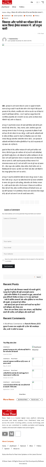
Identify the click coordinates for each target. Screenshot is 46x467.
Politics (37, 15)
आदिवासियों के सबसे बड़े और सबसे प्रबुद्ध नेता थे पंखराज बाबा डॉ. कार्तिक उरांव (15, 374)
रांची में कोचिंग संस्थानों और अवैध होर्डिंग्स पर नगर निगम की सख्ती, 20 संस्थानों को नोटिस (23, 300)
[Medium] (11, 434)
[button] (28, 2)
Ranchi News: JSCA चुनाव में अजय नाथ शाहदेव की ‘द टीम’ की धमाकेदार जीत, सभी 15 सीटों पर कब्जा (22, 326)
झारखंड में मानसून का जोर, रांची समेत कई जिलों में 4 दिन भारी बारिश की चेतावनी (16, 350)
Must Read (29, 15)
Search (39, 277)
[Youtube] (5, 434)
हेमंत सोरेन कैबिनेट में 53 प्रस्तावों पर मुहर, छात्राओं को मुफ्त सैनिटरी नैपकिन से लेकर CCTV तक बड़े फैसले (22, 295)
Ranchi (6, 18)
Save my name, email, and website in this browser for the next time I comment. (24, 260)
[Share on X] (3, 33)
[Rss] (18, 434)
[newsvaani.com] (7, 2)
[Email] (7, 33)
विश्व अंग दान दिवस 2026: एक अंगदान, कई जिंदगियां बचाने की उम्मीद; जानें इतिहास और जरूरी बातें (22, 310)
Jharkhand (7, 15)
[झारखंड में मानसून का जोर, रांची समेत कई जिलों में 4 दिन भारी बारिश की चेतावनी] (37, 350)
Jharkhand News (23, 399)
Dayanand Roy (13, 38)
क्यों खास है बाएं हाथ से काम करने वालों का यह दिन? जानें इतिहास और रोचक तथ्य (21, 305)
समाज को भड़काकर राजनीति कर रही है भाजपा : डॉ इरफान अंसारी (16, 362)
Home (4, 12)
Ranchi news (35, 399)
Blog (8, 12)
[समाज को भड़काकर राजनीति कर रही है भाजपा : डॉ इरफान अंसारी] (37, 361)
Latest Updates (18, 15)
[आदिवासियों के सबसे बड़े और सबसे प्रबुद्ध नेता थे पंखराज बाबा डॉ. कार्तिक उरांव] (37, 373)
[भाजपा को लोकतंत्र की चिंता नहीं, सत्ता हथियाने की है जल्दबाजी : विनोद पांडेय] (37, 385)
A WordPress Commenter (12, 324)
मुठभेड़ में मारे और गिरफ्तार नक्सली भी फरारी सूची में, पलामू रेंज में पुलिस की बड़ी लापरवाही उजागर (22, 290)
